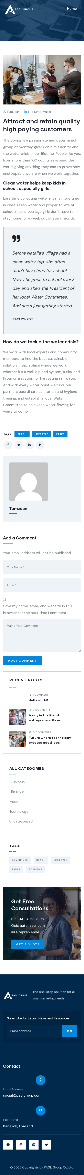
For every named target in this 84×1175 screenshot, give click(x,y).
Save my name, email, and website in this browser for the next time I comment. (37, 609)
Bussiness (17, 782)
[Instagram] (21, 1145)
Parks (60, 434)
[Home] (15, 995)
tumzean (13, 112)
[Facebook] (8, 1145)
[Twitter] (46, 1145)
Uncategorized (21, 821)
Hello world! (38, 700)
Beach (22, 434)
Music (47, 112)
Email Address (13, 1089)
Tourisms (35, 869)
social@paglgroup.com (22, 1095)
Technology (18, 811)
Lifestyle (41, 434)
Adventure (20, 860)
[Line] (34, 1145)
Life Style (34, 112)
